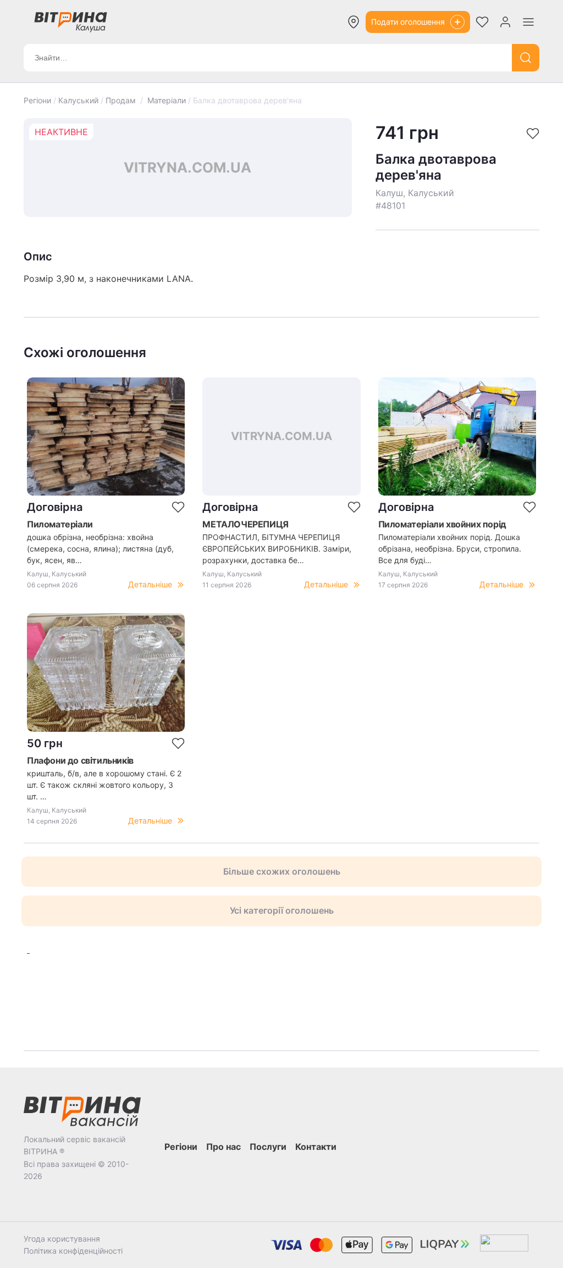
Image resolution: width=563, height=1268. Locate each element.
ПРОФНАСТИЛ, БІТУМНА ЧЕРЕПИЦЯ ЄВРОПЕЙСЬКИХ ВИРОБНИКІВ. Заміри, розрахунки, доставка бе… (276, 548)
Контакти (315, 1146)
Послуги (268, 1146)
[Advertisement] (178, 995)
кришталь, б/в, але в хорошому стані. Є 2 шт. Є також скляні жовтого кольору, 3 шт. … (104, 785)
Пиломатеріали (60, 524)
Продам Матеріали (146, 100)
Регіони (37, 100)
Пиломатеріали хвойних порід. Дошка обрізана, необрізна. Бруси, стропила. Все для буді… (449, 548)
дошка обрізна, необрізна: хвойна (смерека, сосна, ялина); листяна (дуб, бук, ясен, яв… (100, 548)
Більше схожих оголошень (281, 871)
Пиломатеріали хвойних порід (442, 524)
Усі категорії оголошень (282, 910)
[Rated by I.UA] (504, 1245)
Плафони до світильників (80, 760)
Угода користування (62, 1238)
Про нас (223, 1146)
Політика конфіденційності (73, 1250)
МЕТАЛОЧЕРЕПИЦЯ (245, 524)
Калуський (78, 100)
